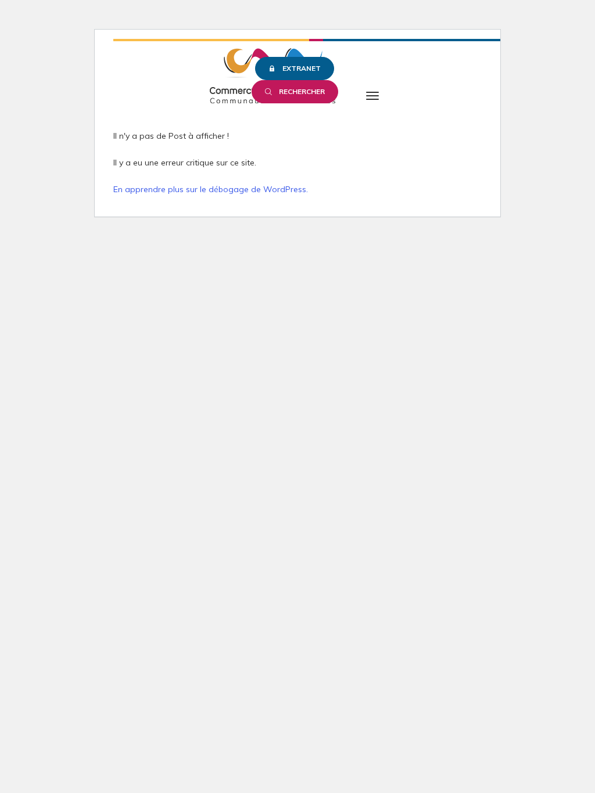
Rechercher (302, 91)
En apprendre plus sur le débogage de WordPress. (210, 189)
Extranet (301, 68)
